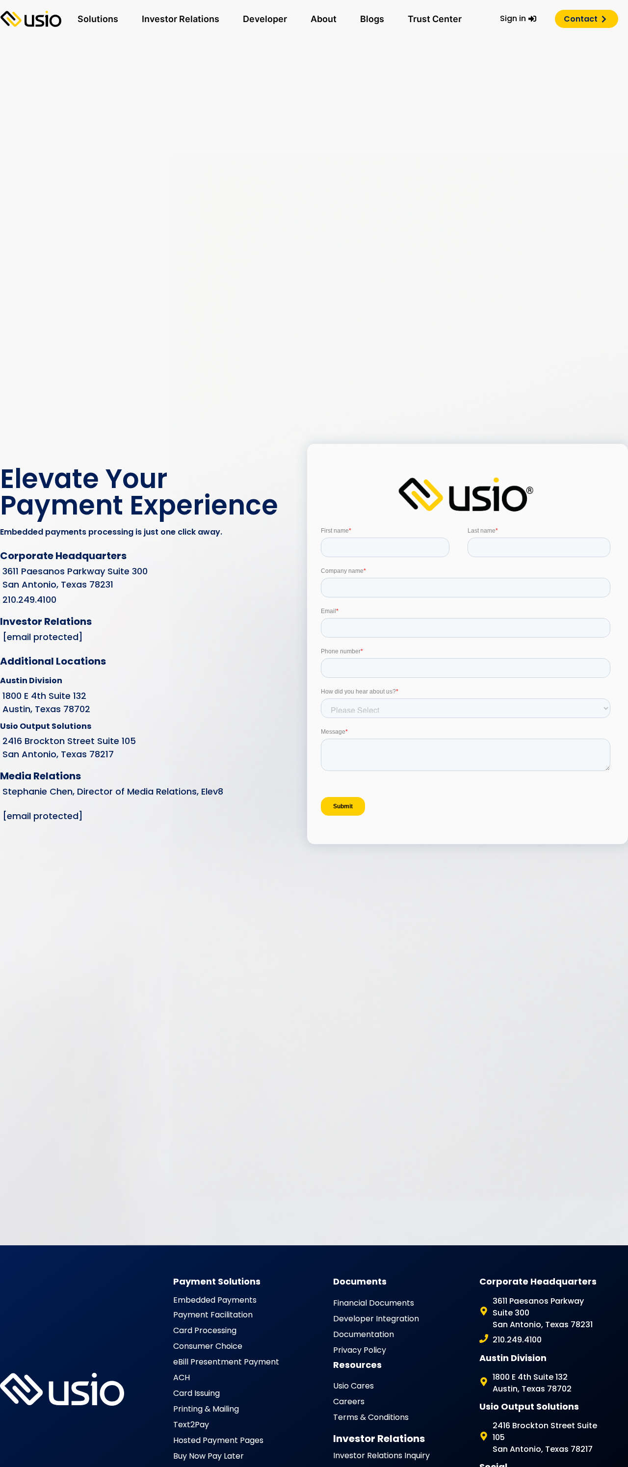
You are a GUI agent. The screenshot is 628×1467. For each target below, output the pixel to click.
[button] (98, 19)
